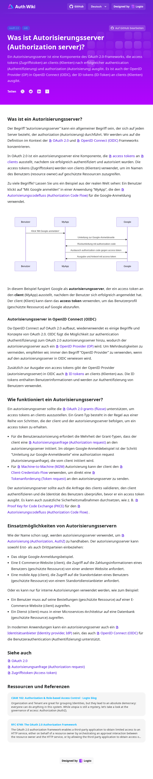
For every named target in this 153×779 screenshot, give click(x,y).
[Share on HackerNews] (47, 91)
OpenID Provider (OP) (76, 346)
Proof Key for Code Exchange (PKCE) (35, 506)
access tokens (124, 156)
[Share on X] (22, 91)
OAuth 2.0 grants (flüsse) (86, 409)
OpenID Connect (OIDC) (99, 140)
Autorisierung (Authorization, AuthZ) (36, 541)
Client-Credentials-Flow (29, 472)
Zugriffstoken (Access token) (34, 672)
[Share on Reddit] (31, 91)
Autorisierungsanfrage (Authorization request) (69, 442)
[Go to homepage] (21, 6)
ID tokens (76, 374)
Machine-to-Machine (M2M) (42, 466)
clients (12, 162)
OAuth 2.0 (61, 140)
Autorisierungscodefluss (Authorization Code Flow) (47, 195)
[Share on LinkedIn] (39, 91)
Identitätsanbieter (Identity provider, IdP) (39, 633)
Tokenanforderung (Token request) (38, 478)
